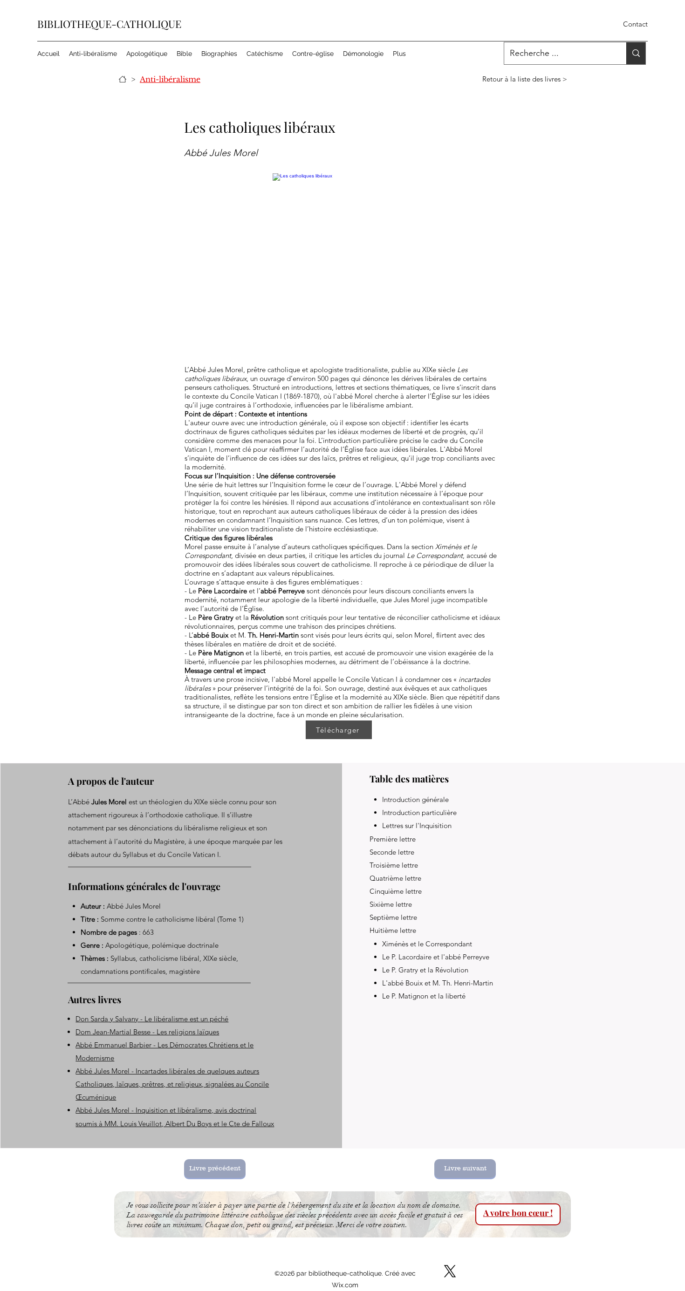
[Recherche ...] (635, 53)
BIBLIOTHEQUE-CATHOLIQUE (109, 24)
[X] (450, 1271)
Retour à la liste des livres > (524, 79)
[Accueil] (122, 79)
